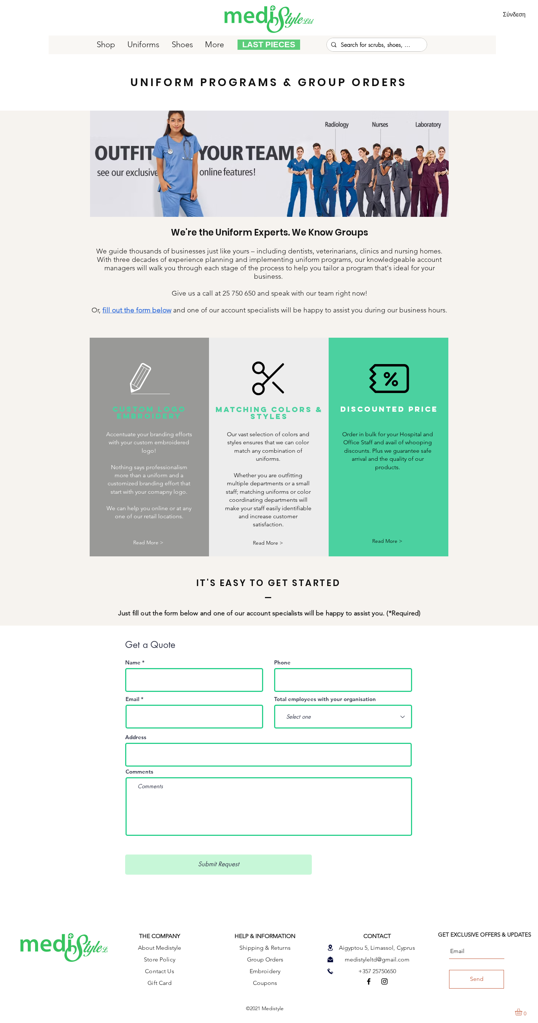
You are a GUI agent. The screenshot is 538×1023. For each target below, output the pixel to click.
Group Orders (265, 959)
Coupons (265, 982)
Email (132, 699)
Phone (282, 662)
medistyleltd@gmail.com (377, 959)
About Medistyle (159, 947)
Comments (139, 771)
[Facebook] (369, 981)
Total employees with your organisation (325, 699)
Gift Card (159, 982)
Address (135, 737)
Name (133, 662)
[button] (268, 543)
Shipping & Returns (265, 947)
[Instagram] (384, 981)
